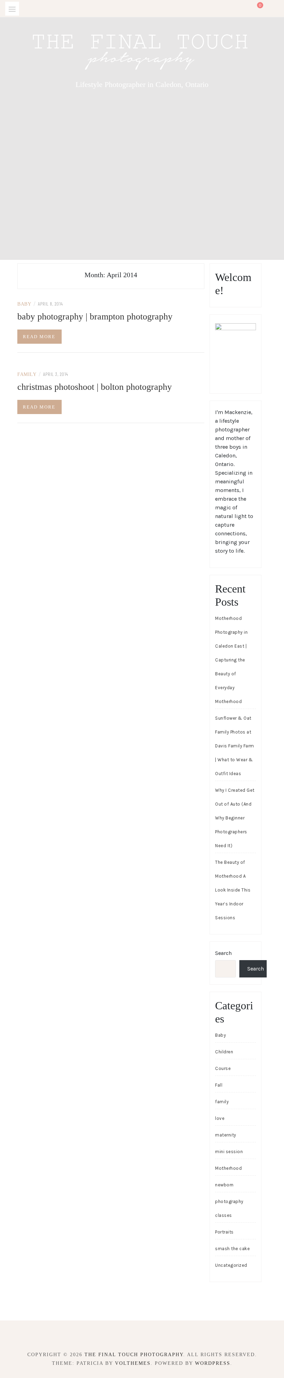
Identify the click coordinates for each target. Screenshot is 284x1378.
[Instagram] (148, 1335)
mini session (229, 1151)
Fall (218, 1085)
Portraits (224, 1232)
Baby (24, 304)
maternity (225, 1135)
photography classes (229, 1208)
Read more (39, 336)
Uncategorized (231, 1265)
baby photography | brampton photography (94, 316)
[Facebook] (136, 1335)
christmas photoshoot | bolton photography (94, 387)
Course (223, 1068)
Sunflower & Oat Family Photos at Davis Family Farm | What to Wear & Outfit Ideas (234, 746)
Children (224, 1051)
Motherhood (228, 1168)
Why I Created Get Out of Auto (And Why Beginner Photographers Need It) (235, 818)
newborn (224, 1184)
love (219, 1118)
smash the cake (232, 1248)
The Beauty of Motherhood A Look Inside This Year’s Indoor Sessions (232, 890)
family (26, 374)
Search (223, 953)
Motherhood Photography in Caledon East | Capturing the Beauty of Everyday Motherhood (231, 660)
